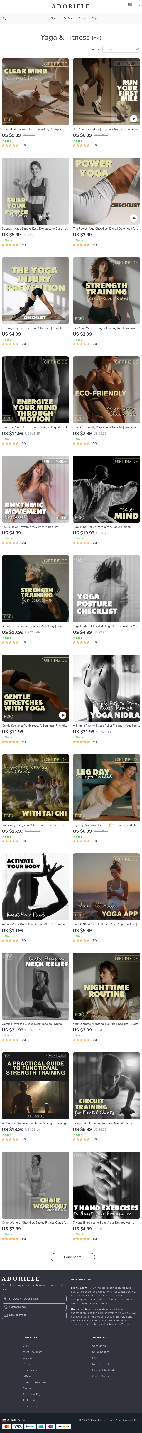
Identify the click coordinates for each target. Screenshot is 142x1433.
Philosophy (30, 1400)
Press (26, 1364)
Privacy (119, 1420)
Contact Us (99, 1346)
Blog (94, 18)
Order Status (100, 1376)
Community (30, 1406)
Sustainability (31, 1394)
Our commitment (82, 1309)
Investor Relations (34, 1382)
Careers (28, 1358)
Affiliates (28, 1376)
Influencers (30, 1370)
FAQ (95, 1358)
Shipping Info (100, 1352)
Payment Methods (103, 1370)
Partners (28, 1388)
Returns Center (102, 1364)
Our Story (68, 18)
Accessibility (131, 1420)
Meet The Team (32, 1352)
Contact (82, 18)
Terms (111, 1420)
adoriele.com (79, 1288)
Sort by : (96, 49)
